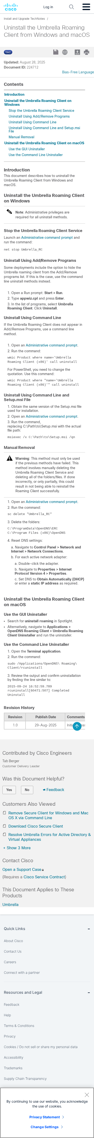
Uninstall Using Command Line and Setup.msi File (44, 129)
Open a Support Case (21, 870)
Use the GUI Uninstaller (27, 149)
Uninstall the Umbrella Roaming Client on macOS (44, 143)
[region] (47, 1113)
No (27, 790)
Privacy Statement (44, 1117)
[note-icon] (9, 213)
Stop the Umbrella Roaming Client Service (41, 111)
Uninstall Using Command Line (32, 122)
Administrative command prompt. (52, 502)
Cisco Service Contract (44, 877)
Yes (9, 790)
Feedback (55, 790)
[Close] (86, 1094)
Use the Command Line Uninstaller (36, 155)
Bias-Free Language (78, 72)
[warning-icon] (9, 460)
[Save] (56, 52)
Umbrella (10, 905)
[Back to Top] (77, 726)
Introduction (14, 94)
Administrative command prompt (47, 237)
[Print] (87, 52)
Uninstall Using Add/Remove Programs (39, 116)
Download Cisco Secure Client (35, 826)
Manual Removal (21, 137)
